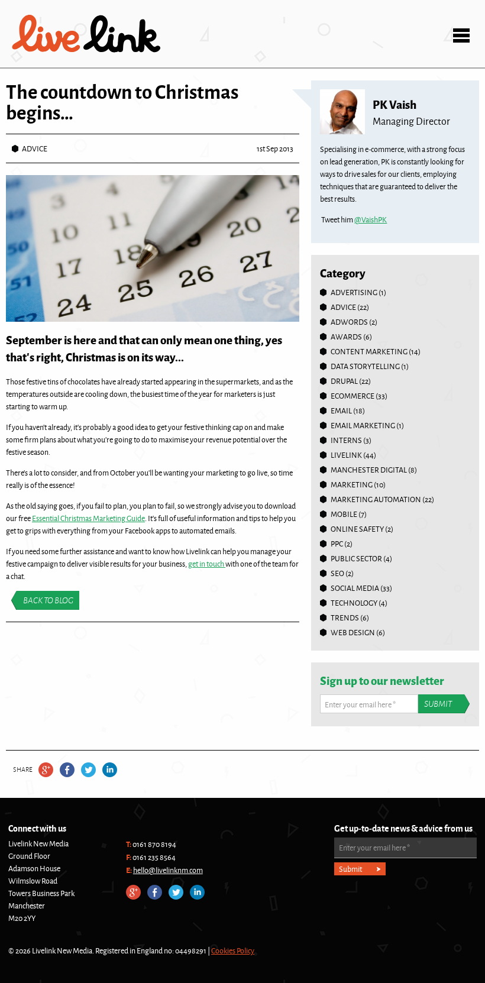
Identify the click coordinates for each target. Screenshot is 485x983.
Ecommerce (352, 395)
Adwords (349, 321)
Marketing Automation (376, 499)
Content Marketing (369, 351)
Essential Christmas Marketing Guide (88, 518)
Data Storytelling (365, 366)
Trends (345, 617)
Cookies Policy (232, 950)
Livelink (86, 34)
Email (341, 410)
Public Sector (356, 558)
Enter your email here (360, 704)
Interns (346, 440)
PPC (337, 543)
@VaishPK (370, 219)
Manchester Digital (369, 469)
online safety (357, 528)
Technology (354, 602)
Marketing (352, 484)
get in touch (206, 563)
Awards (346, 336)
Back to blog (48, 600)
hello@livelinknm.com (168, 870)
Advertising (354, 292)
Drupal (344, 381)
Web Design (353, 632)
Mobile (344, 514)
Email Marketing (363, 425)
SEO (337, 573)
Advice (34, 148)
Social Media (355, 588)
